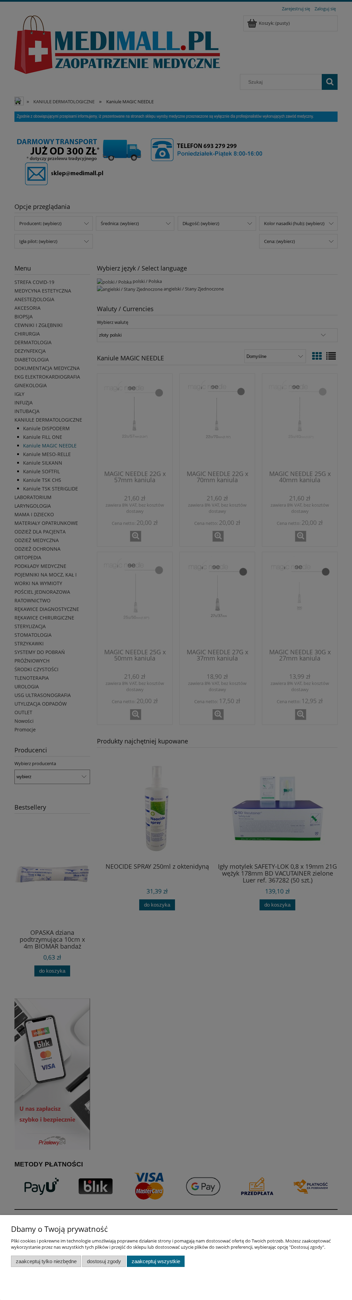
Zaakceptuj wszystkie (156, 1261)
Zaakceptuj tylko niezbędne (46, 1261)
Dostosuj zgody (104, 1261)
